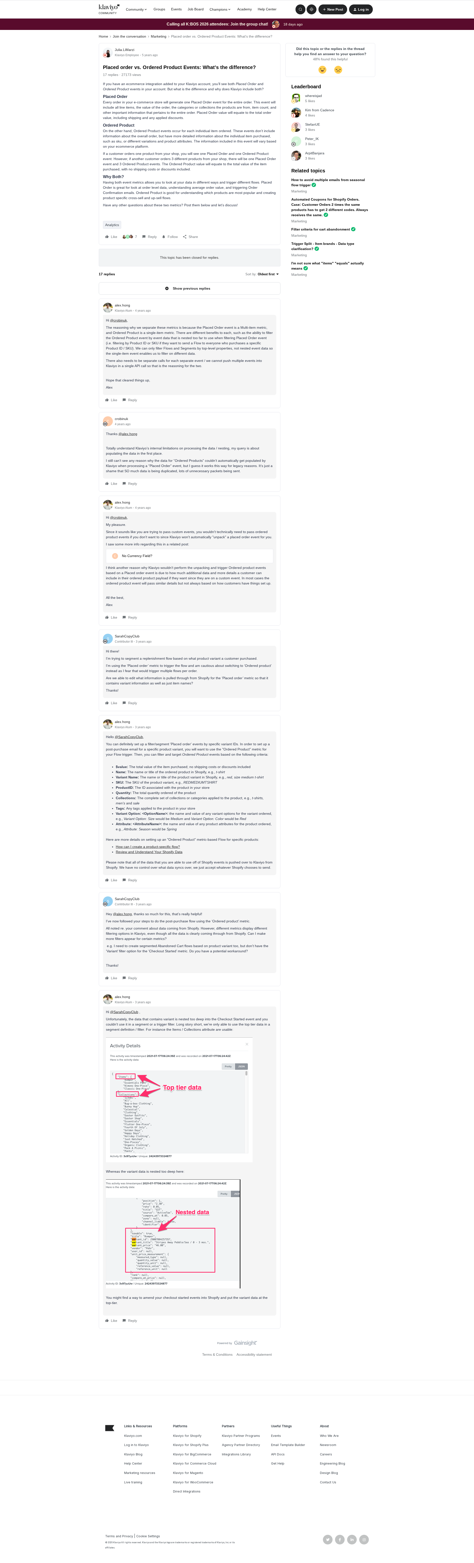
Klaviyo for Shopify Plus (191, 1445)
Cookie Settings (148, 1536)
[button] (332, 9)
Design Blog (329, 1473)
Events (176, 9)
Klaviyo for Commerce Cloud (194, 1463)
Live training (133, 1482)
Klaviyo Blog (133, 1454)
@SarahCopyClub (129, 737)
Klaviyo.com (133, 1436)
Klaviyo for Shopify (187, 1436)
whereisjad (313, 96)
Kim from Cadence (319, 110)
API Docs (278, 1454)
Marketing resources (139, 1473)
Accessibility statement (254, 1354)
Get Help (277, 1463)
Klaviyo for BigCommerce (192, 1454)
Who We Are (329, 1436)
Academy (244, 9)
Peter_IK (312, 139)
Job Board (196, 9)
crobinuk (121, 419)
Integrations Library (236, 1454)
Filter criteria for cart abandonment (320, 229)
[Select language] (311, 9)
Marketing (158, 36)
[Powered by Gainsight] (237, 1344)
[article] (189, 353)
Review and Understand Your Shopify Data (149, 852)
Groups (159, 9)
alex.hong (122, 305)
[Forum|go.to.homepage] (109, 9)
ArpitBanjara (314, 153)
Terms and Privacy (119, 1536)
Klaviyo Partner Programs (241, 1436)
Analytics (112, 225)
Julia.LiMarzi (124, 50)
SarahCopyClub (127, 636)
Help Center (267, 9)
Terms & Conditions (217, 1354)
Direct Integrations (186, 1491)
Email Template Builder (288, 1445)
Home (103, 36)
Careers (326, 1454)
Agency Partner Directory (241, 1445)
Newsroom (328, 1445)
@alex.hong (127, 434)
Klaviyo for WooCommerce (193, 1482)
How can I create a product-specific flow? (148, 847)
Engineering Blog (332, 1463)
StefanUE (312, 124)
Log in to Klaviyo (136, 1445)
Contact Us (328, 1482)
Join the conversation (129, 36)
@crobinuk (118, 320)
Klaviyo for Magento (188, 1473)
